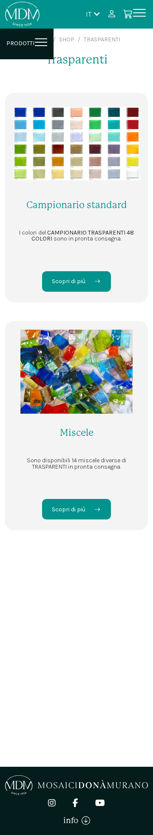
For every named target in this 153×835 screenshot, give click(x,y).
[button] (93, 14)
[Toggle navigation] (139, 14)
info (72, 820)
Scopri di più (68, 281)
